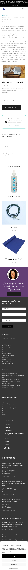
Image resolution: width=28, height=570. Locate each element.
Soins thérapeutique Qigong (9, 409)
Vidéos (7, 441)
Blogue (7, 438)
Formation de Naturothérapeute (10, 379)
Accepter (14, 556)
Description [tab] (7, 142)
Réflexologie (5, 403)
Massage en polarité (7, 401)
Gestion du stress (6, 359)
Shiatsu (4, 414)
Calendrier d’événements (12, 421)
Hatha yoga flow (6, 351)
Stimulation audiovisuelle (8, 410)
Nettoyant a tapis (14, 196)
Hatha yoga (5, 349)
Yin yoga (4, 344)
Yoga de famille (6, 348)
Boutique (10, 17)
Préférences (14, 564)
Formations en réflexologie (9, 387)
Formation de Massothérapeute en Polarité (13, 391)
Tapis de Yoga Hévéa (14, 259)
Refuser (14, 560)
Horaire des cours (6, 361)
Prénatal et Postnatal (7, 346)
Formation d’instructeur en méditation (12, 385)
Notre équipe (8, 430)
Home (4, 17)
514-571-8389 (11, 476)
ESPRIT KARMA (7, 20)
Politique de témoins (13, 568)
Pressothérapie (6, 412)
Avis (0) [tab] (5, 146)
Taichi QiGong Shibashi (8, 355)
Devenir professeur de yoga (9, 373)
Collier (14, 228)
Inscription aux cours (7, 363)
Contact (7, 444)
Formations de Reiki (7, 389)
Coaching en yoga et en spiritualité (11, 407)
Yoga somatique (6, 353)
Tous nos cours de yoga (8, 338)
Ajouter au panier (11, 107)
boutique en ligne (19, 17)
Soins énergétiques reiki (8, 405)
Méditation (5, 357)
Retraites (7, 424)
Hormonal (4, 342)
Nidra (3, 340)
